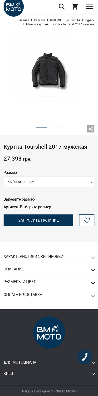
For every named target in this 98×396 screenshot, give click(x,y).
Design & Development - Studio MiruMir (49, 391)
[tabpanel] (49, 74)
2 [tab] (56, 126)
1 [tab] (41, 126)
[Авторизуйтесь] (86, 220)
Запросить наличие (38, 220)
